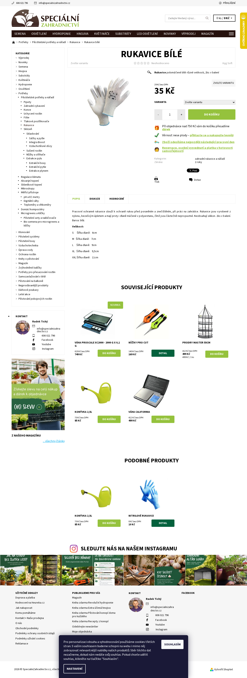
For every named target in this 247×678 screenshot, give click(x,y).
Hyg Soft (227, 63)
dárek (166, 129)
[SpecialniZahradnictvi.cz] (45, 18)
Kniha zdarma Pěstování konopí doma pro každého (93, 614)
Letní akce (24, 294)
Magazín (207, 34)
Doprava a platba (25, 598)
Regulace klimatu (31, 177)
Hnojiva (82, 34)
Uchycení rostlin (33, 114)
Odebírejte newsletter (85, 627)
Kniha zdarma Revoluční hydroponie (92, 603)
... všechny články (54, 441)
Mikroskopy (28, 189)
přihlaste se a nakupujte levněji (211, 135)
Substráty (123, 34)
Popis (76, 199)
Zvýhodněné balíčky (30, 268)
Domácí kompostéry (32, 209)
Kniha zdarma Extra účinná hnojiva (91, 608)
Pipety (27, 102)
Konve (27, 110)
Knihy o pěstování (29, 259)
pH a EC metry (32, 197)
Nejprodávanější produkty (33, 285)
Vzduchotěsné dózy (40, 146)
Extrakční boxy (37, 163)
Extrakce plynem (38, 171)
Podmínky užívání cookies (30, 639)
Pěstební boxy (27, 241)
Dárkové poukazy (29, 290)
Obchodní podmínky (27, 628)
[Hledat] (207, 18)
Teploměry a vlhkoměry (37, 205)
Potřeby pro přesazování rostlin (37, 272)
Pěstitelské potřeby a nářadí (37, 97)
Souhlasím (172, 644)
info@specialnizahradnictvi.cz (54, 3)
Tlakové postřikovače (36, 121)
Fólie (26, 117)
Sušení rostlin (34, 151)
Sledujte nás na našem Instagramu (129, 549)
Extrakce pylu (34, 158)
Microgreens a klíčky (33, 213)
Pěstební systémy (29, 237)
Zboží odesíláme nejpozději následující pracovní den (198, 142)
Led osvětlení (147, 34)
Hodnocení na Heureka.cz (30, 603)
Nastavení (74, 669)
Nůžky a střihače (35, 155)
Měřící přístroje (30, 192)
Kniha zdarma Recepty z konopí (90, 621)
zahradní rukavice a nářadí (210, 159)
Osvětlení (39, 34)
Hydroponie (61, 34)
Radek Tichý (153, 599)
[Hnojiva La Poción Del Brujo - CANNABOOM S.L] (13, 42)
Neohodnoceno (160, 63)
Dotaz (197, 180)
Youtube (46, 344)
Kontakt (135, 593)
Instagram (48, 349)
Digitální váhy (31, 201)
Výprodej (188, 34)
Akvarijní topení (30, 181)
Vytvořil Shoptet (223, 669)
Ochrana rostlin (27, 254)
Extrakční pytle (37, 167)
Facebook (47, 340)
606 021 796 (22, 3)
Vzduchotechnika (28, 245)
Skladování (32, 134)
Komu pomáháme (25, 613)
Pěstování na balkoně (31, 281)
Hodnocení (116, 199)
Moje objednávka (82, 632)
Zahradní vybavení (34, 106)
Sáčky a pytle (37, 138)
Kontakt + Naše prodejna (29, 618)
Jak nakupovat (23, 608)
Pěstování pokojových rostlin (35, 299)
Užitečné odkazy (26, 593)
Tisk (156, 182)
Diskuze (95, 199)
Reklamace (21, 644)
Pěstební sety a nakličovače (40, 218)
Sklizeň (28, 129)
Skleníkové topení (31, 185)
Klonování (24, 232)
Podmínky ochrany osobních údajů (35, 633)
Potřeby (23, 93)
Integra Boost (37, 142)
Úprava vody (26, 250)
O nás (18, 623)
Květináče (102, 34)
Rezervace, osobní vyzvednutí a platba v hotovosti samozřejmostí (197, 149)
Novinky (170, 34)
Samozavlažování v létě (32, 277)
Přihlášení (229, 3)
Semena (20, 34)
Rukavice (29, 125)
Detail (163, 353)
